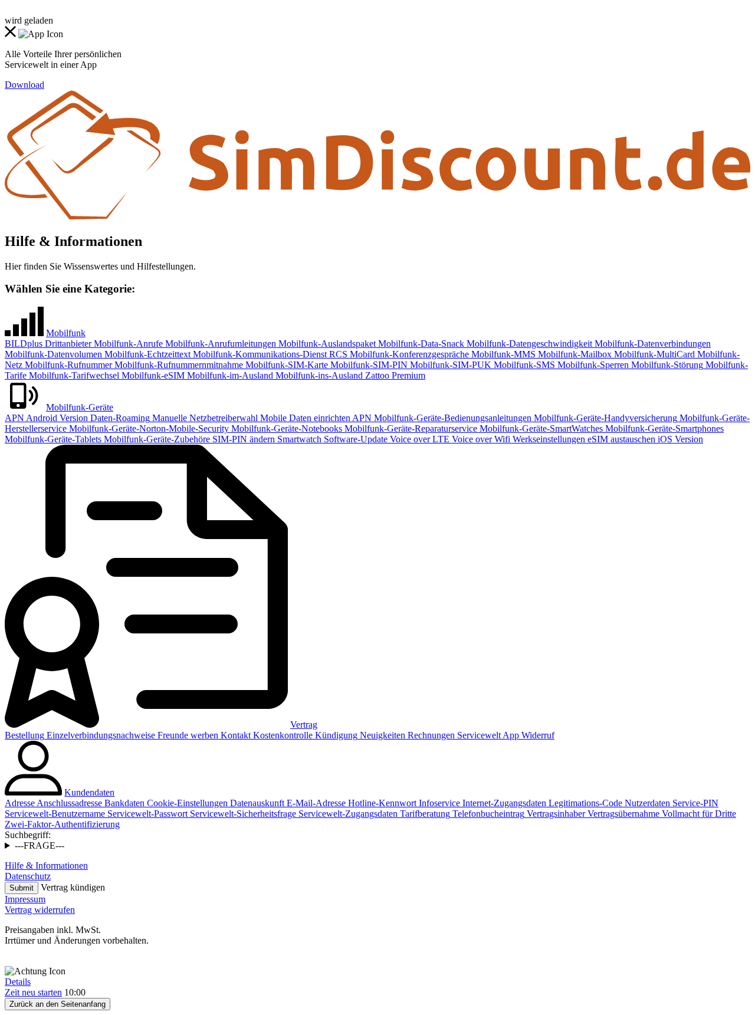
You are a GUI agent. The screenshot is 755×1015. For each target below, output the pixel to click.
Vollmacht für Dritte (697, 814)
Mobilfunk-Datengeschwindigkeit (528, 344)
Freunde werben (186, 735)
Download (24, 85)
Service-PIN (694, 803)
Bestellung (24, 735)
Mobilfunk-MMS (502, 354)
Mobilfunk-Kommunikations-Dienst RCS (269, 354)
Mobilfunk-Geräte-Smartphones (663, 428)
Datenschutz (28, 876)
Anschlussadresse (68, 803)
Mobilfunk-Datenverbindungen (651, 344)
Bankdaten (123, 803)
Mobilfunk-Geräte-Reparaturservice (409, 428)
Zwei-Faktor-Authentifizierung (62, 824)
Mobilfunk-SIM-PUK (449, 365)
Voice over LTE (418, 439)
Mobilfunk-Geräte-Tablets (53, 439)
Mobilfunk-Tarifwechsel (73, 375)
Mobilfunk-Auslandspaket (326, 344)
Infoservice (438, 803)
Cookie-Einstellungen (186, 803)
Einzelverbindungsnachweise (99, 735)
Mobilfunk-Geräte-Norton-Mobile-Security (148, 428)
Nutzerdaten (646, 803)
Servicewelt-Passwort (146, 814)
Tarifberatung (424, 814)
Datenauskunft (256, 803)
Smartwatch (298, 439)
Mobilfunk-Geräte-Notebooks (285, 428)
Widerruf (536, 735)
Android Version (56, 418)
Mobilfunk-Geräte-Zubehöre (155, 439)
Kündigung (335, 735)
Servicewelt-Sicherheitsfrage (242, 814)
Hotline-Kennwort (381, 803)
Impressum (25, 899)
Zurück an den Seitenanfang (57, 1004)
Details (18, 982)
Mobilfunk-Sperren (592, 365)
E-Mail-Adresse (315, 803)
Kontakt (234, 735)
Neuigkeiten (381, 735)
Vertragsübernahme (622, 814)
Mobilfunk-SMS (523, 365)
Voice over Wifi (479, 439)
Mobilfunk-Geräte (79, 407)
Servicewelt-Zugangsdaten (347, 814)
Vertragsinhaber (554, 814)
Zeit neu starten (33, 992)
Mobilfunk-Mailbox (574, 354)
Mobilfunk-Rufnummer (67, 365)
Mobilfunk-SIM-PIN (368, 365)
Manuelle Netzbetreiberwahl (204, 418)
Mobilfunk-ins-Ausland (318, 375)
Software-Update (354, 439)
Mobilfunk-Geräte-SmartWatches (540, 428)
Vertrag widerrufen (40, 910)
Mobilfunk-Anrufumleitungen (219, 344)
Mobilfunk (66, 333)
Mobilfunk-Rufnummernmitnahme (177, 365)
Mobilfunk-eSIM (152, 375)
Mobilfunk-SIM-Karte (285, 365)
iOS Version (679, 439)
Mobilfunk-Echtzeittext (146, 354)
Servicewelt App (487, 735)
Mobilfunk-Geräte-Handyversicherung (604, 418)
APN (14, 418)
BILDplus (23, 344)
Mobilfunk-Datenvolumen (53, 354)
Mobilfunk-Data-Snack (420, 344)
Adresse (20, 803)
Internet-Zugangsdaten (503, 803)
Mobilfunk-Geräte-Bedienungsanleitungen (451, 418)
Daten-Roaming (119, 418)
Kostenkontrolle (282, 735)
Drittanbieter (66, 344)
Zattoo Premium (394, 375)
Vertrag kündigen (73, 887)
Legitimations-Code (584, 803)
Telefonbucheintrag (487, 814)
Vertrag (303, 725)
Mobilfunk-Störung (666, 365)
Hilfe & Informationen (46, 865)
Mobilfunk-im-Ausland (229, 375)
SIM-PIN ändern (242, 439)
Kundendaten (89, 792)
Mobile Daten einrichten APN (315, 418)
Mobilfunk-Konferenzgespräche (408, 354)
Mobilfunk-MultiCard (653, 354)
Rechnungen (430, 735)
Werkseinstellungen (547, 439)
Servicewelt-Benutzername (55, 814)
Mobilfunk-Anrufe (127, 344)
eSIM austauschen (620, 439)
